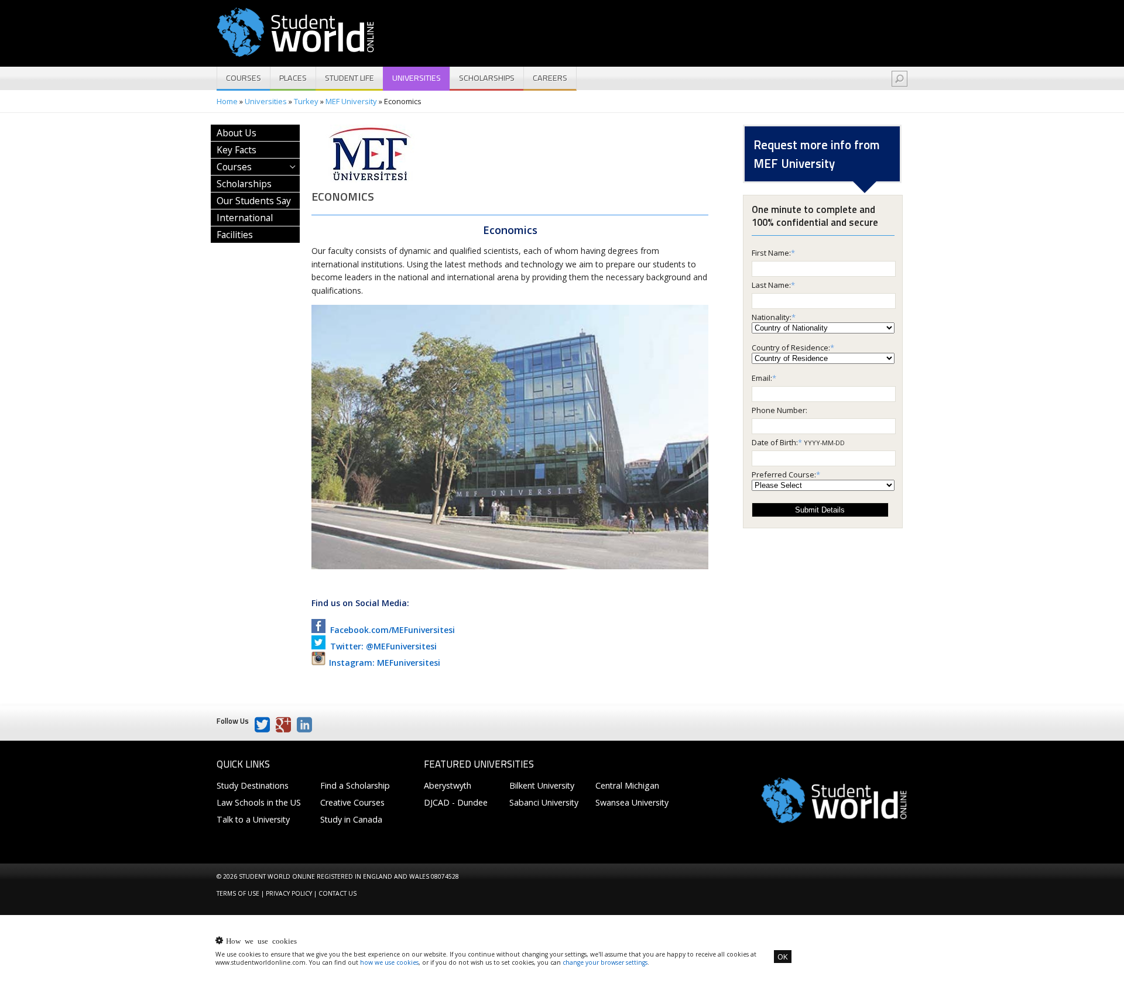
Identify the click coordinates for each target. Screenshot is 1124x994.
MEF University (351, 101)
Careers (550, 77)
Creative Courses (352, 802)
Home (227, 101)
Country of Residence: (791, 347)
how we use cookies (389, 962)
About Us (236, 132)
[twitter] (262, 724)
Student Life (349, 77)
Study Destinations (253, 785)
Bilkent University (541, 785)
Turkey (306, 101)
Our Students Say (254, 200)
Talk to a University (253, 819)
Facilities (235, 234)
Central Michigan (627, 785)
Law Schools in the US (259, 802)
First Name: (771, 252)
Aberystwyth (447, 785)
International (245, 217)
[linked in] (304, 724)
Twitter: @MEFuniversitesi (381, 646)
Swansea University (632, 802)
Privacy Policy (289, 893)
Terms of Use (238, 893)
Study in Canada (351, 819)
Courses (243, 77)
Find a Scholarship (355, 785)
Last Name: (771, 285)
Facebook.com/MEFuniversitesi (390, 629)
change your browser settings (605, 962)
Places (293, 77)
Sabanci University (543, 802)
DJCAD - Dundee (456, 802)
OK (782, 956)
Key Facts (236, 149)
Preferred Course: (784, 474)
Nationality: (771, 317)
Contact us (337, 893)
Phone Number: (779, 410)
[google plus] (283, 724)
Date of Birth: (775, 442)
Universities (416, 77)
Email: (762, 378)
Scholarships (487, 77)
